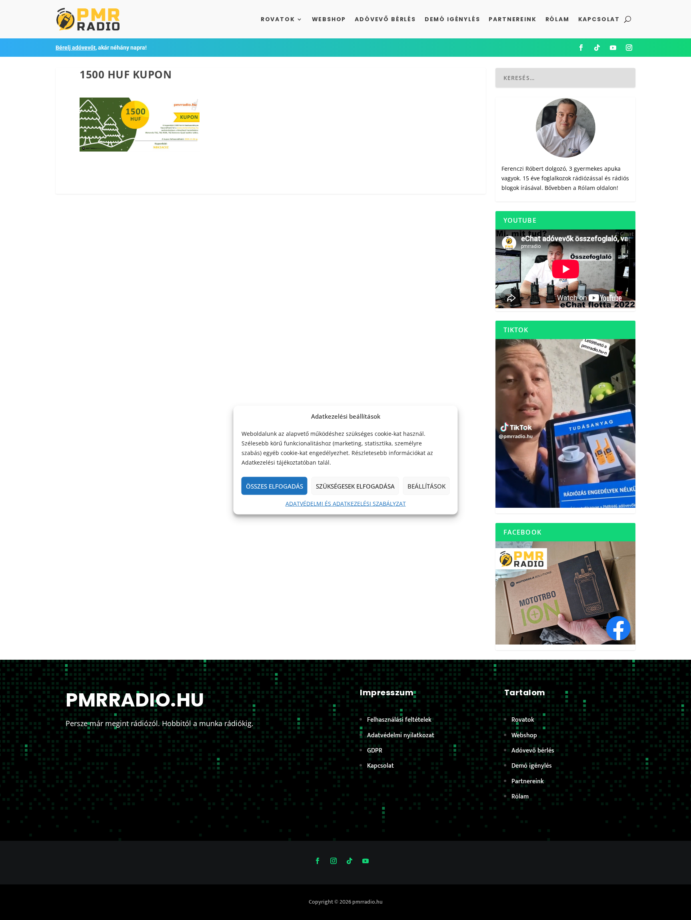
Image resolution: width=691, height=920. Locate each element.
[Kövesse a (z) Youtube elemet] (613, 47)
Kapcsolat (599, 19)
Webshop (329, 19)
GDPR (374, 750)
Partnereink (512, 19)
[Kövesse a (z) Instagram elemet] (629, 47)
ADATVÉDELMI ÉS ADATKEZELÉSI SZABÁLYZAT (346, 503)
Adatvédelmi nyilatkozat (400, 735)
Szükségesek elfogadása (355, 486)
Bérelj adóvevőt (76, 47)
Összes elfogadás (274, 486)
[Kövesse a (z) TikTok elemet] (597, 47)
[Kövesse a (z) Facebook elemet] (581, 47)
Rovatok (278, 19)
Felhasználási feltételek (399, 719)
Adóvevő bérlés (385, 19)
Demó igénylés (452, 19)
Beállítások (426, 486)
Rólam (557, 19)
